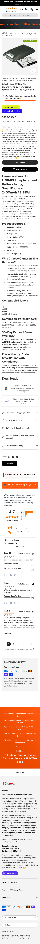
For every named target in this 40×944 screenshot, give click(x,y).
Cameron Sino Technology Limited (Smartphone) (18, 78)
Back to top (20, 772)
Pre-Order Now (20, 162)
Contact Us (5, 935)
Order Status (14, 935)
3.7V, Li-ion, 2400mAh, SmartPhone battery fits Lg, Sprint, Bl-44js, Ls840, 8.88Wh (19, 34)
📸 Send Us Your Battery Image (17, 485)
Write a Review (20, 546)
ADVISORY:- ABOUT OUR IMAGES (20, 475)
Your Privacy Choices (26, 939)
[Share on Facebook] (13, 457)
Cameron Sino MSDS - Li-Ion (23, 399)
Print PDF (9, 463)
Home (3, 32)
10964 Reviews (13, 520)
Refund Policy (16, 937)
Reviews (16, 939)
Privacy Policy (6, 937)
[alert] (20, 474)
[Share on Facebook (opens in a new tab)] (11, 575)
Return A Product (25, 935)
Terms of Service (7, 939)
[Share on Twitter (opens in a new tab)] (14, 575)
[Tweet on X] (9, 457)
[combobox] (20, 15)
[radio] (28, 512)
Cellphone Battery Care (22, 386)
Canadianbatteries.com (14, 932)
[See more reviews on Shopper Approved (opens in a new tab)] (18, 575)
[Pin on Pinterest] (17, 457)
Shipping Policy (26, 937)
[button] (26, 9)
